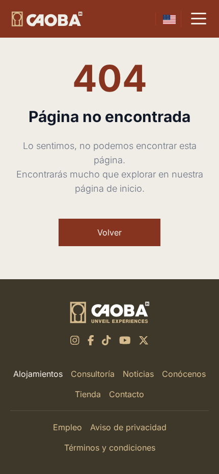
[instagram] (74, 340)
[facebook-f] (91, 340)
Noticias (138, 374)
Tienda (88, 394)
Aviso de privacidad (128, 427)
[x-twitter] (143, 340)
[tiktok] (106, 340)
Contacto (126, 394)
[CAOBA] (47, 19)
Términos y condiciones (109, 447)
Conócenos (184, 374)
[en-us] (169, 19)
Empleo (67, 427)
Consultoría (93, 374)
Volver (109, 232)
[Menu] (198, 18)
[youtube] (125, 340)
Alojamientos (38, 374)
